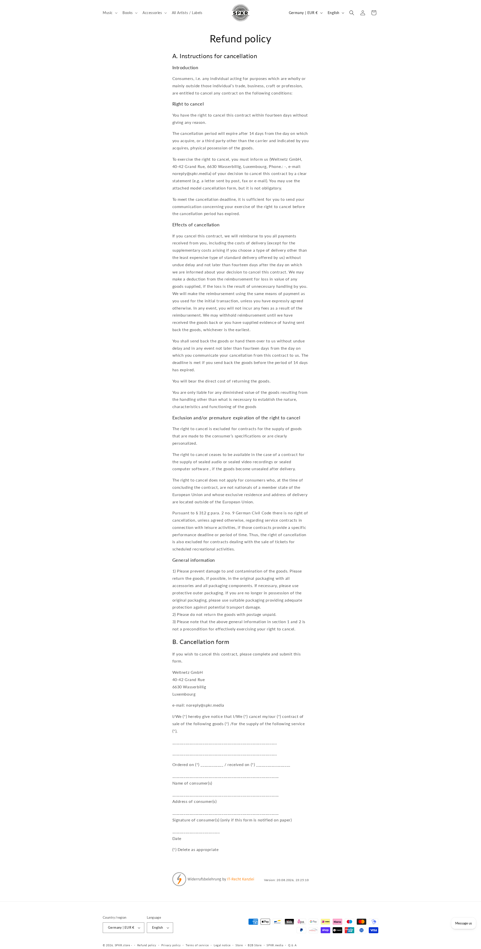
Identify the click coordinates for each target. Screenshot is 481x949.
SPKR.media (275, 945)
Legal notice (222, 945)
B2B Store (255, 945)
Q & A (292, 945)
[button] (109, 12)
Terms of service (197, 945)
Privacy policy (171, 945)
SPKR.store (122, 945)
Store (239, 945)
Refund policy (146, 945)
